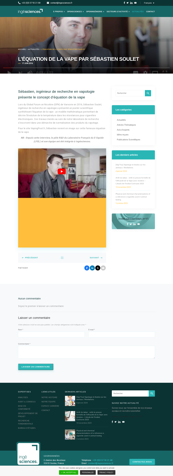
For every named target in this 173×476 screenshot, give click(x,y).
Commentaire (24, 344)
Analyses (23, 397)
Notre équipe (49, 402)
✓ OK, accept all (68, 472)
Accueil (22, 49)
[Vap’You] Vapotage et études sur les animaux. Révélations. (131, 166)
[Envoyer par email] (103, 267)
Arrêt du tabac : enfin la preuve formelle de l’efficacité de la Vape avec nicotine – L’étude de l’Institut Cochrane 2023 (133, 181)
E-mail (91, 330)
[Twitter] (97, 267)
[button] (150, 3)
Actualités (138, 12)
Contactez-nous (142, 462)
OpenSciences (74, 12)
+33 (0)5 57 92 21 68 (102, 460)
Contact (150, 12)
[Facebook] (86, 267)
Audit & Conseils (27, 402)
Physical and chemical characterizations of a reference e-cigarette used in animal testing (133, 197)
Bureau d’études (27, 428)
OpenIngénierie (94, 12)
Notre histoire (49, 397)
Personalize (88, 472)
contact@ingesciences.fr (100, 463)
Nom (20, 330)
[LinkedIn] (92, 267)
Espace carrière (50, 406)
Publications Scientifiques (128, 140)
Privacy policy (106, 472)
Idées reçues (122, 135)
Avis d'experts (123, 130)
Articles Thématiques (126, 125)
